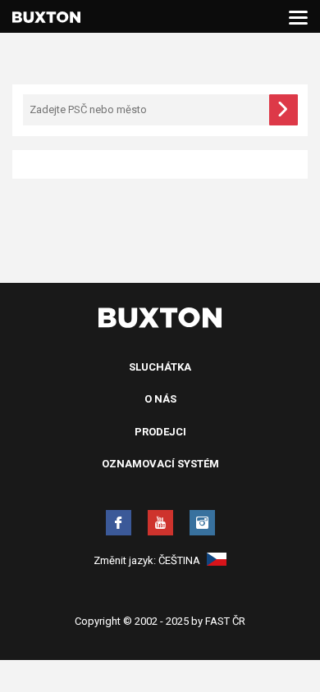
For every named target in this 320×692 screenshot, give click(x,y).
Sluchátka (160, 367)
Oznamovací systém (160, 464)
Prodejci (160, 432)
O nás (160, 399)
